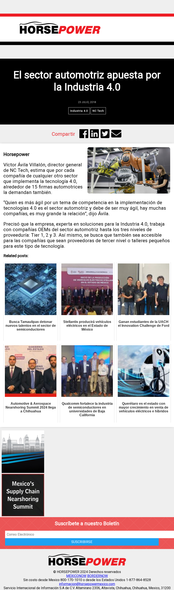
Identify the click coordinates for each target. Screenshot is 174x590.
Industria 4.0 (79, 110)
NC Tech (98, 110)
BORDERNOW (97, 576)
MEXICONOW (76, 576)
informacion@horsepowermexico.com (87, 584)
